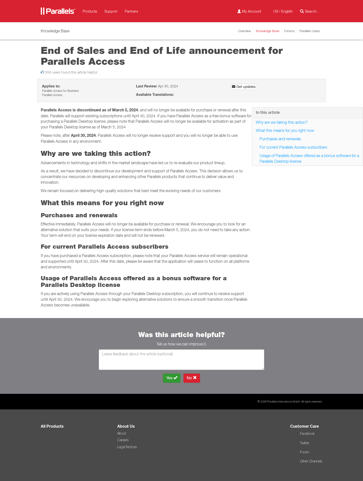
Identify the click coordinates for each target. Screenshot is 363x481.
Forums (289, 31)
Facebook (307, 434)
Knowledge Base (267, 31)
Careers (123, 440)
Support (110, 11)
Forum (304, 452)
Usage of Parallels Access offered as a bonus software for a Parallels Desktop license (309, 158)
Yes (169, 378)
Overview (244, 31)
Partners (131, 11)
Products (90, 11)
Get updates (245, 86)
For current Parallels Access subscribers (293, 147)
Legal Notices (127, 447)
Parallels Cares (310, 31)
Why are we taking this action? (282, 122)
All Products (52, 426)
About (121, 433)
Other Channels (311, 461)
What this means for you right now (285, 130)
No (190, 378)
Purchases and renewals (280, 139)
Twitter (304, 443)
